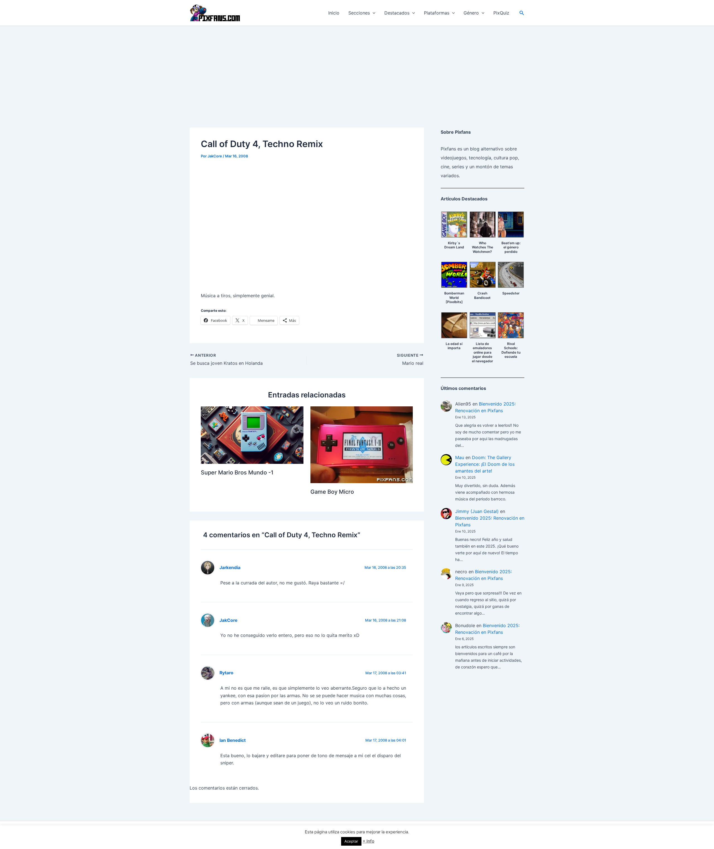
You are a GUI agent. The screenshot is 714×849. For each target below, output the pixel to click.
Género (471, 13)
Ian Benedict (232, 740)
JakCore (228, 620)
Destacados (396, 13)
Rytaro (226, 672)
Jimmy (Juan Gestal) (477, 511)
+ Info (368, 841)
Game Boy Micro (332, 491)
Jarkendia (229, 567)
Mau (459, 457)
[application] (372, 13)
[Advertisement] (357, 68)
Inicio (333, 13)
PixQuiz (501, 13)
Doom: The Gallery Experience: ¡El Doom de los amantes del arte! (485, 464)
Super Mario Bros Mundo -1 (237, 472)
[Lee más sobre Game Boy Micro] (361, 444)
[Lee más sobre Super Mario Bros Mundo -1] (252, 434)
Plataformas (436, 13)
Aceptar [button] (351, 841)
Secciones (359, 13)
